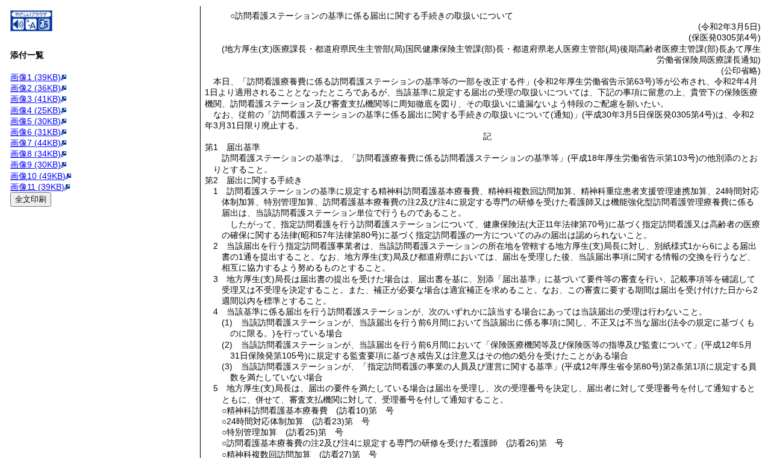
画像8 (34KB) (35, 153)
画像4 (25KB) (35, 110)
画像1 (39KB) (35, 77)
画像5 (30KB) (35, 121)
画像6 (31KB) (35, 132)
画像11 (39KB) (37, 187)
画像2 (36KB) (35, 88)
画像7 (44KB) (35, 143)
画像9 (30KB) (35, 164)
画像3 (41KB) (35, 99)
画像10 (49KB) (38, 176)
